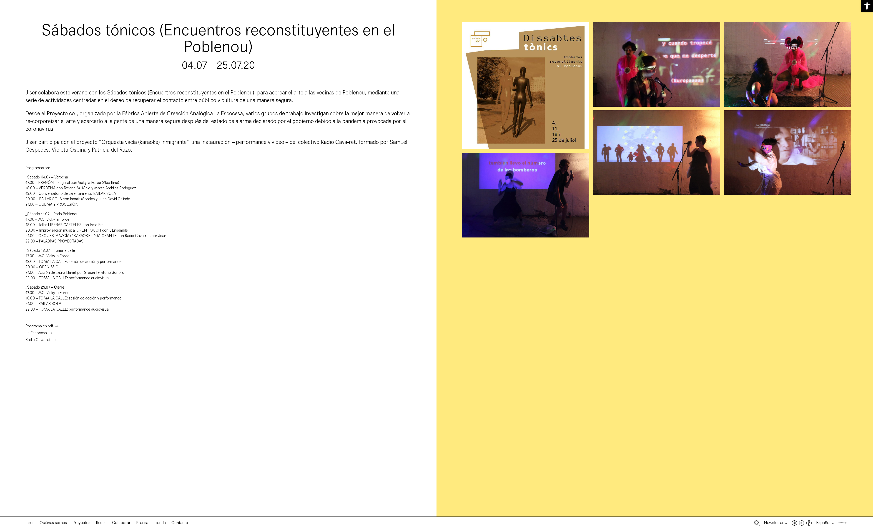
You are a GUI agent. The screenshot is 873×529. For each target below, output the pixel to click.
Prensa (142, 522)
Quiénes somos (53, 522)
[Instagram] (794, 523)
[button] (867, 6)
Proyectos (81, 522)
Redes (101, 522)
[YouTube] (801, 523)
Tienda (160, 522)
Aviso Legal (843, 523)
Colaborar (121, 522)
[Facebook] (809, 523)
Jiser (29, 522)
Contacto (179, 522)
